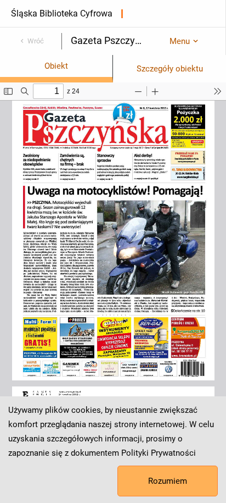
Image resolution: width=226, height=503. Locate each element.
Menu (180, 41)
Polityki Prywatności (158, 453)
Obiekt (56, 66)
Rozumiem (167, 481)
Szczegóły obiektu (170, 69)
